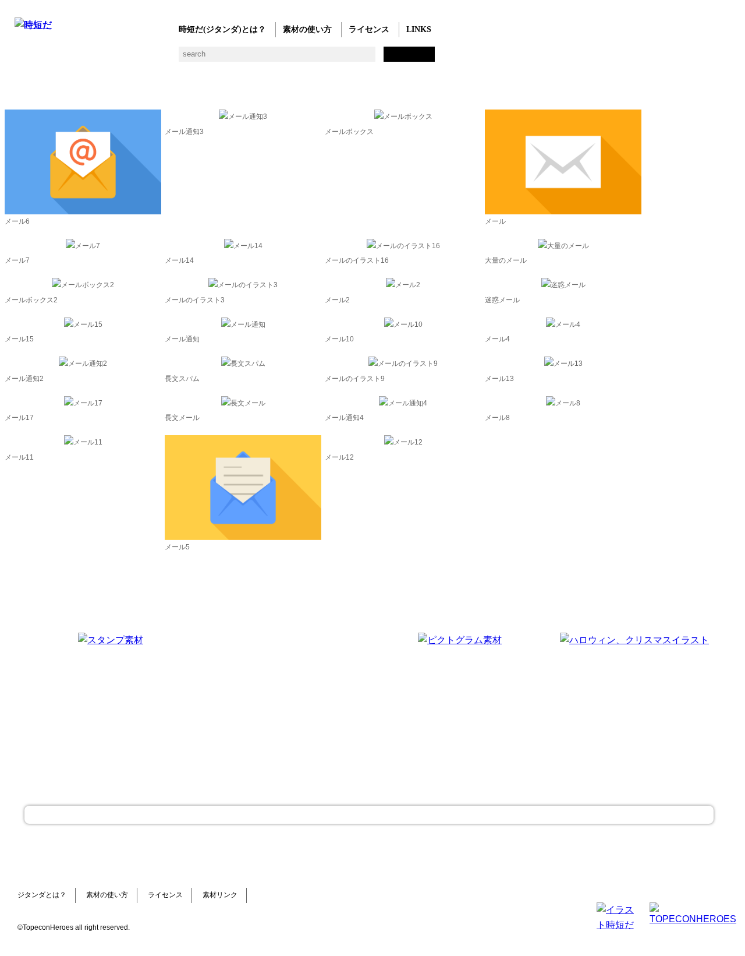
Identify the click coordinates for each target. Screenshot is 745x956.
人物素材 (22, 58)
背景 (185, 58)
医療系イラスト (115, 58)
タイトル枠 (254, 58)
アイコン (347, 58)
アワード (231, 58)
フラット (417, 58)
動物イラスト (161, 58)
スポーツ (278, 58)
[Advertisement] (285, 705)
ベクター (371, 58)
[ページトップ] (369, 815)
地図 (301, 58)
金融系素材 (68, 58)
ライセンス (369, 29)
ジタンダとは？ (41, 895)
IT (91, 58)
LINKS (418, 29)
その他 (441, 58)
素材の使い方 (307, 29)
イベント (324, 58)
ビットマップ (394, 58)
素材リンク (220, 895)
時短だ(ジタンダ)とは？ (222, 29)
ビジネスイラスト (45, 58)
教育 (138, 58)
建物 (208, 58)
